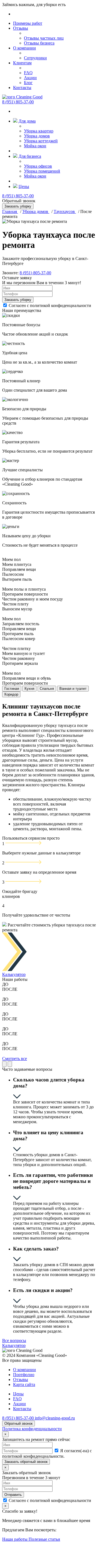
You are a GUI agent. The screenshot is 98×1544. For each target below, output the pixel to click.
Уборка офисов (38, 166)
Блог (28, 82)
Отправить (13, 1495)
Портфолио (23, 1374)
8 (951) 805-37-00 (18, 101)
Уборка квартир (38, 131)
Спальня (47, 689)
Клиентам (22, 62)
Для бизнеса (30, 156)
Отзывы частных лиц (44, 38)
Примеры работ (27, 23)
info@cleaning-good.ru (55, 1418)
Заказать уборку (17, 300)
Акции (30, 77)
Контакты (22, 87)
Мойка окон (35, 145)
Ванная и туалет (73, 689)
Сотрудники (35, 58)
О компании (24, 48)
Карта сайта (24, 1384)
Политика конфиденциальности (32, 1428)
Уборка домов (37, 136)
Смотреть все (14, 1058)
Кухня (29, 689)
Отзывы (20, 28)
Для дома (27, 121)
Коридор (11, 694)
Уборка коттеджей (41, 141)
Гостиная (11, 689)
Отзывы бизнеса (39, 43)
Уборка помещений (42, 171)
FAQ (28, 72)
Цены (24, 186)
